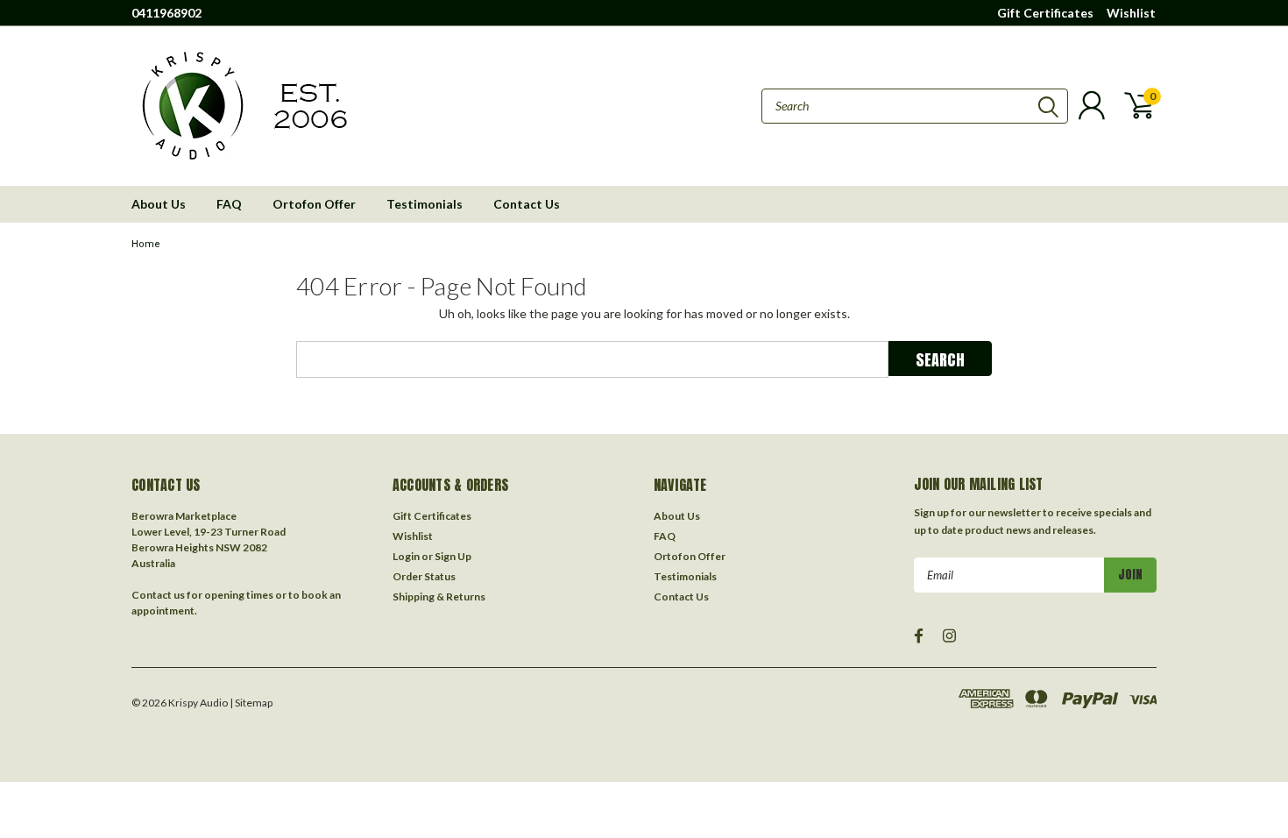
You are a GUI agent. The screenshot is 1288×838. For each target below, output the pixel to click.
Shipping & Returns (439, 596)
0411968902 (166, 12)
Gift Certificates (1045, 12)
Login (406, 556)
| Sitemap (251, 702)
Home (145, 244)
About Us (158, 203)
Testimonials (424, 203)
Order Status (424, 576)
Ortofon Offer (314, 203)
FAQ (229, 203)
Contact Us (526, 203)
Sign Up (453, 556)
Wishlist (1131, 12)
